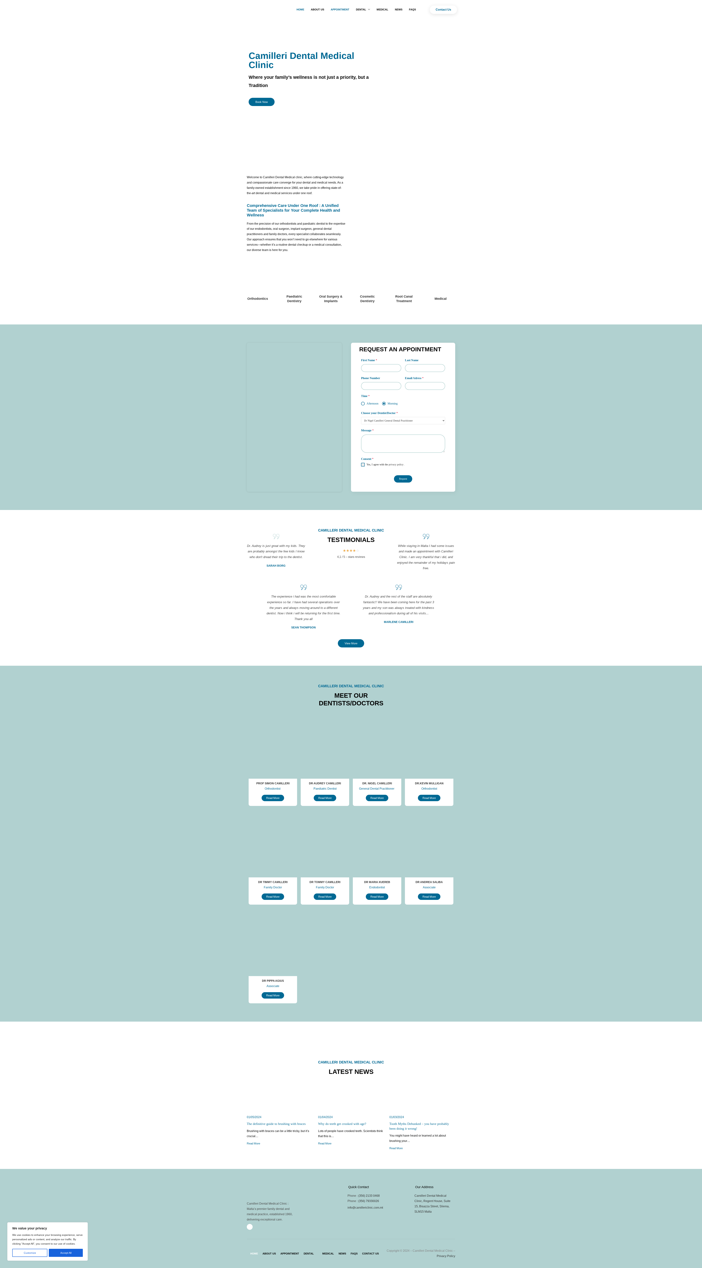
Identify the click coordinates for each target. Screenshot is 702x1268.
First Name (369, 360)
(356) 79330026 (368, 1201)
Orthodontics (257, 299)
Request (403, 478)
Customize (30, 1252)
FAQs (412, 9)
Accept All (65, 1252)
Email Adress (414, 378)
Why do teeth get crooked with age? (342, 1124)
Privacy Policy (446, 1256)
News (398, 9)
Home (300, 9)
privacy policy (396, 464)
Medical (382, 9)
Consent (367, 458)
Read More (253, 1143)
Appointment (340, 9)
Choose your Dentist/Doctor (379, 413)
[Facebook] (250, 1227)
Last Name (411, 360)
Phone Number (370, 378)
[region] (47, 1241)
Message (367, 430)
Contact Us (370, 1253)
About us (317, 9)
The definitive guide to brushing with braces (276, 1124)
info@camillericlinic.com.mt (365, 1207)
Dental (309, 1253)
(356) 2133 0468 (369, 1195)
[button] (311, 1254)
